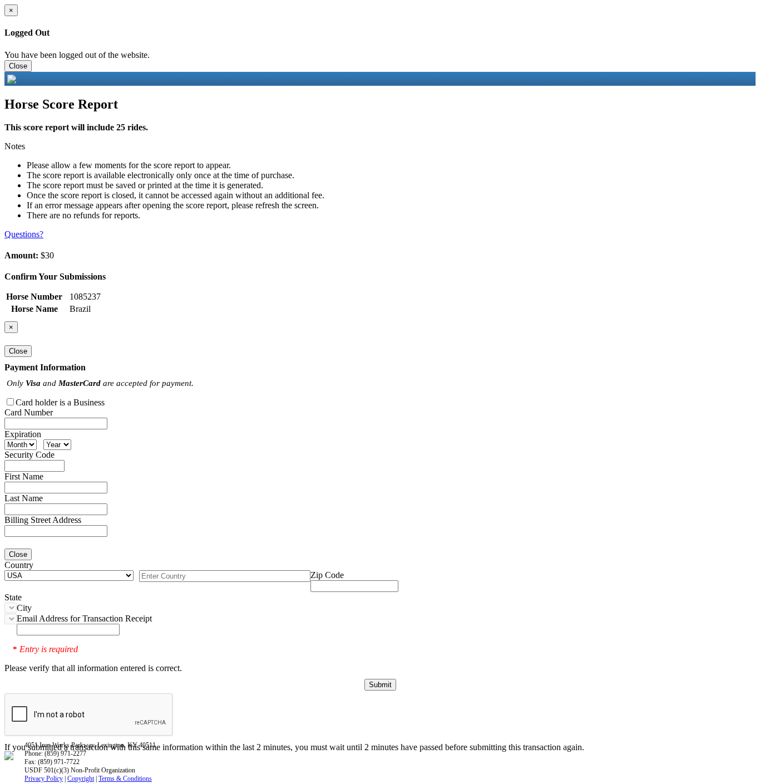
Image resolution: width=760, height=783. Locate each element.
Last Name (23, 498)
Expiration (22, 434)
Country (18, 565)
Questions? (23, 234)
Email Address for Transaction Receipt (84, 618)
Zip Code (327, 575)
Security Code (29, 454)
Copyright (80, 778)
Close (18, 66)
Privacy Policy (43, 778)
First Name (23, 476)
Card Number (28, 412)
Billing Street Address (42, 520)
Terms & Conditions (125, 778)
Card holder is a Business (60, 402)
